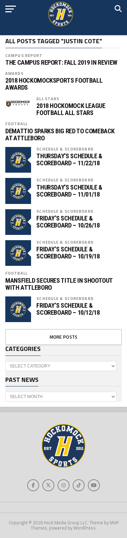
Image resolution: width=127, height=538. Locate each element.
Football (16, 124)
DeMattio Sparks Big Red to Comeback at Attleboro (60, 135)
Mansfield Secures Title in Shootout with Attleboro (59, 284)
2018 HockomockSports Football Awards (53, 84)
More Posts (64, 336)
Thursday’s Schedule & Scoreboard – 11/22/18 (69, 160)
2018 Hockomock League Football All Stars (70, 109)
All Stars (47, 99)
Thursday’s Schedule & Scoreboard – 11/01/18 (69, 191)
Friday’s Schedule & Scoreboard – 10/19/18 (67, 253)
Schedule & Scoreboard (64, 149)
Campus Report (24, 55)
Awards (14, 73)
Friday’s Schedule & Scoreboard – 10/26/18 (67, 222)
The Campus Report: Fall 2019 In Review (61, 62)
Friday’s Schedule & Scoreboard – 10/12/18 (67, 309)
